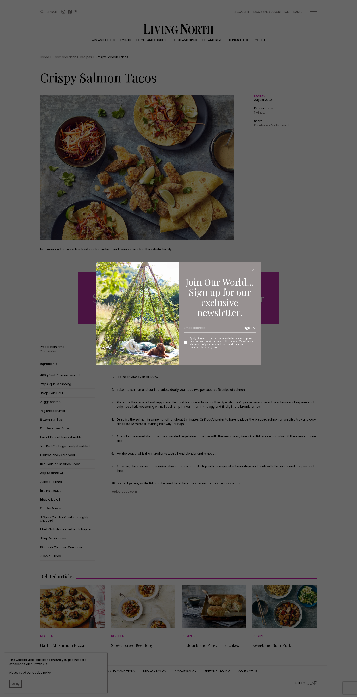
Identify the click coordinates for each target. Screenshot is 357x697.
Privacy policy (198, 341)
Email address (193, 329)
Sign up (249, 328)
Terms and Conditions (225, 341)
